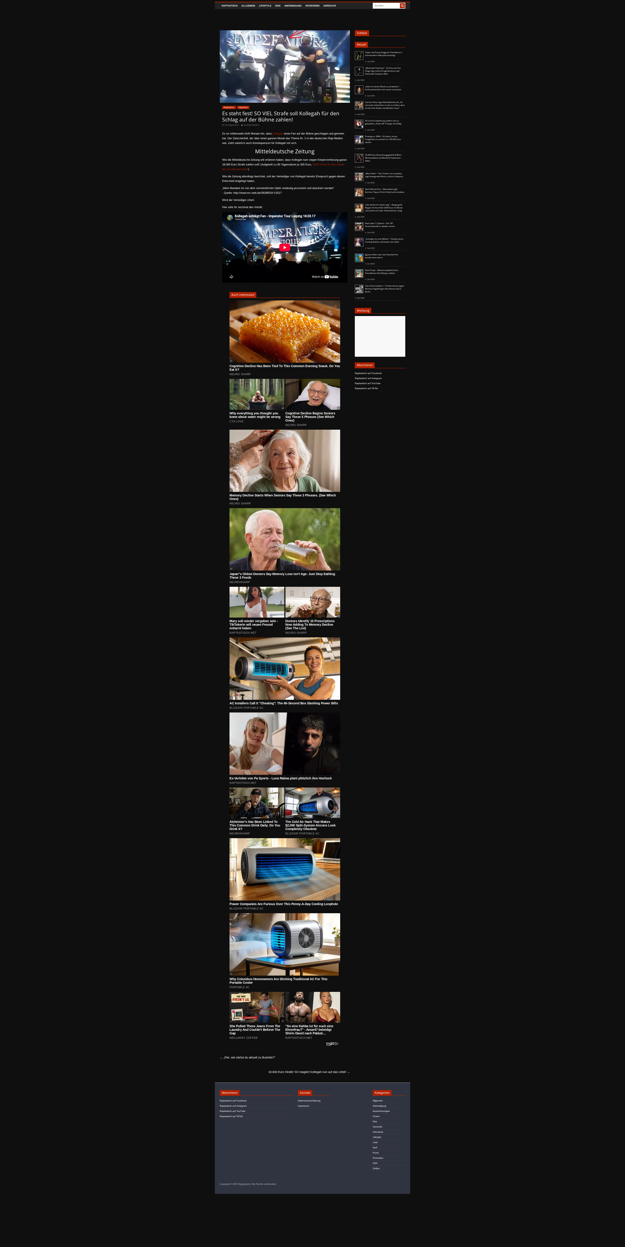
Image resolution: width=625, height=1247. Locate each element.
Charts (376, 1116)
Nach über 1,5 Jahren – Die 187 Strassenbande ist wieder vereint (380, 225)
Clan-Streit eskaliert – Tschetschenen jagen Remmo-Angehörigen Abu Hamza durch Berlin (384, 288)
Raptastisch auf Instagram (368, 378)
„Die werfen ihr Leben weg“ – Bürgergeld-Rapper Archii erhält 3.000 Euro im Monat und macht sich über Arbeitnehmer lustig (384, 207)
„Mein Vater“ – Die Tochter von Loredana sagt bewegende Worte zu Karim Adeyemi (384, 175)
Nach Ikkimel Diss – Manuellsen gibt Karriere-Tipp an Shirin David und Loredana (384, 190)
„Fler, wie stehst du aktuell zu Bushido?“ (247, 1057)
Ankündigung (293, 5)
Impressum (303, 1106)
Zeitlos (376, 1168)
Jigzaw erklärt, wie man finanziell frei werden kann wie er (381, 256)
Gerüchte (329, 5)
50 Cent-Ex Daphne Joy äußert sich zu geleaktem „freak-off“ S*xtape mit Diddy (383, 122)
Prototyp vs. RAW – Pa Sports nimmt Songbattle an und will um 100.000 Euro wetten (383, 139)
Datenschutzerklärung (309, 1100)
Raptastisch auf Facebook (368, 373)
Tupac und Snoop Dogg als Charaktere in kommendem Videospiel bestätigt (383, 54)
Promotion (378, 1158)
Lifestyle (265, 5)
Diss (277, 5)
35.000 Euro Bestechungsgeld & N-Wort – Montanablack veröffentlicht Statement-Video (384, 158)
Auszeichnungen (381, 1111)
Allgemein (248, 5)
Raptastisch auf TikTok (366, 388)
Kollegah (278, 133)
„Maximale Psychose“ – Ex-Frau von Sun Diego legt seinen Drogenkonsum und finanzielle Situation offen (383, 71)
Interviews (312, 5)
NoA (375, 1147)
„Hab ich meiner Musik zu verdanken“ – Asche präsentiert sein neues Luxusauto (383, 88)
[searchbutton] (402, 5)
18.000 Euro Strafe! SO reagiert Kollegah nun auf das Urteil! (309, 1072)
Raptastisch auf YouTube (368, 383)
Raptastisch (230, 5)
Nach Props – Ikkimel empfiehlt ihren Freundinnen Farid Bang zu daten (381, 272)
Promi (376, 1152)
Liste (375, 1142)
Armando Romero (251, 125)
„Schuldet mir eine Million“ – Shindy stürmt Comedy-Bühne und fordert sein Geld (384, 240)
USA (375, 1163)
